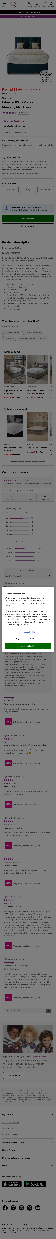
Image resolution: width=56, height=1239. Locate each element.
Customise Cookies (28, 632)
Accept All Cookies (28, 646)
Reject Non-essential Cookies (28, 639)
